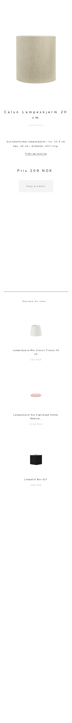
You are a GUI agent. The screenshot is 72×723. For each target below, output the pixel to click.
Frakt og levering (36, 153)
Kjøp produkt (36, 186)
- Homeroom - (36, 125)
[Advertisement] (36, 246)
